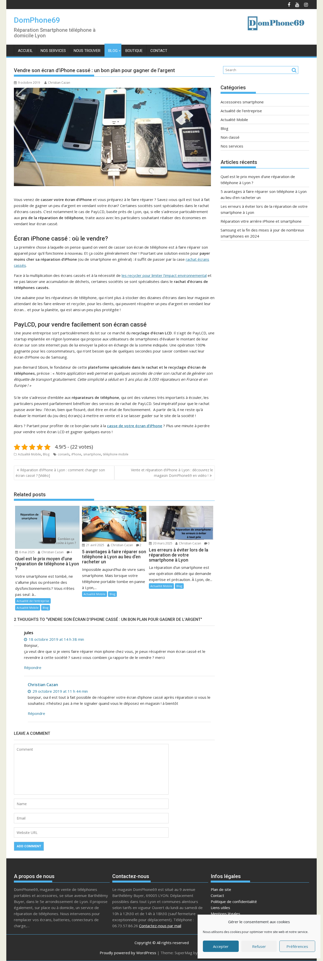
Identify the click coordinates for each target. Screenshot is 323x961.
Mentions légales (225, 913)
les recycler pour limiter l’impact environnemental (164, 275)
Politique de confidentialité (234, 901)
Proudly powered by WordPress (128, 952)
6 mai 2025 (26, 552)
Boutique (134, 50)
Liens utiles (220, 907)
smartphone (92, 454)
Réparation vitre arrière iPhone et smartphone (261, 221)
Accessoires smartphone (242, 101)
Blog (113, 50)
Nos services (53, 50)
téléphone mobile (115, 454)
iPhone (76, 454)
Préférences (297, 946)
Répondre (32, 667)
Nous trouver (87, 50)
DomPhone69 (37, 20)
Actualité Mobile (29, 454)
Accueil (25, 50)
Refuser (259, 946)
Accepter (221, 946)
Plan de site (221, 889)
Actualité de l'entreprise (33, 601)
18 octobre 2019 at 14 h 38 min (56, 639)
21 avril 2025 (94, 545)
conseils (63, 454)
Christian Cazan (59, 82)
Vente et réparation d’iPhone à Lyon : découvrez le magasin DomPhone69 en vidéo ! (172, 473)
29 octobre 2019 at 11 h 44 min (60, 691)
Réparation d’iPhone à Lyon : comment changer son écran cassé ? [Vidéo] (60, 473)
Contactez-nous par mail (160, 925)
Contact (158, 50)
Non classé (230, 137)
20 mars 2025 (162, 543)
